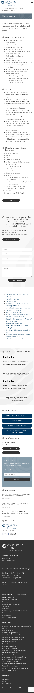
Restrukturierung (17, 421)
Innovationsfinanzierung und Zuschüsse (18, 308)
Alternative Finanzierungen (10, 661)
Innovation (5, 608)
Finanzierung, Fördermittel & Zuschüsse (14, 611)
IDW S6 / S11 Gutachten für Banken (17, 416)
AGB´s (20, 688)
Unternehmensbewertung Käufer (16, 297)
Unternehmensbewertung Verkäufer (17, 294)
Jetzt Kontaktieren (17, 280)
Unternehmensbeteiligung (10, 666)
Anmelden (17, 479)
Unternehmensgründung (13, 310)
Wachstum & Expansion (9, 600)
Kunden (13, 470)
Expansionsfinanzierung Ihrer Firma (17, 303)
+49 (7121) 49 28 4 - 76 (16, 578)
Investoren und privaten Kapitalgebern (14, 664)
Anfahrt (4, 681)
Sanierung (5, 606)
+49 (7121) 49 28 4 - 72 (17, 573)
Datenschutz (13, 688)
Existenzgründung (8, 597)
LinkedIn (13, 582)
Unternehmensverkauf (12, 299)
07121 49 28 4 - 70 (11, 239)
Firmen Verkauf (7, 615)
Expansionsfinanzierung (9, 646)
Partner (7, 470)
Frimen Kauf (6, 613)
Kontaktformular (7, 683)
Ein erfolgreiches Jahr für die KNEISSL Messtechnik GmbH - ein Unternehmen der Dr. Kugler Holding (16, 512)
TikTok (4, 584)
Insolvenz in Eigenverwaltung (17, 425)
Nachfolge (5, 602)
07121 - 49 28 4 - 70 (11, 448)
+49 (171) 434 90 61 (12, 575)
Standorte (5, 679)
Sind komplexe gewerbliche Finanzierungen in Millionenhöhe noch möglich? (15, 503)
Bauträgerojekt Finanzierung (11, 604)
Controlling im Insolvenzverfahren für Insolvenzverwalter (17, 432)
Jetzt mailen (11, 453)
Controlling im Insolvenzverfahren (12, 635)
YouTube (24, 582)
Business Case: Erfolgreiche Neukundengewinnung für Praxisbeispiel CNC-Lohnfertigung (16, 494)
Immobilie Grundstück (9, 617)
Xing (18, 582)
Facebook (5, 582)
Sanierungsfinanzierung (13, 306)
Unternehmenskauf (11, 301)
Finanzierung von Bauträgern (14, 312)
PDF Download (11, 200)
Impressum (5, 688)
